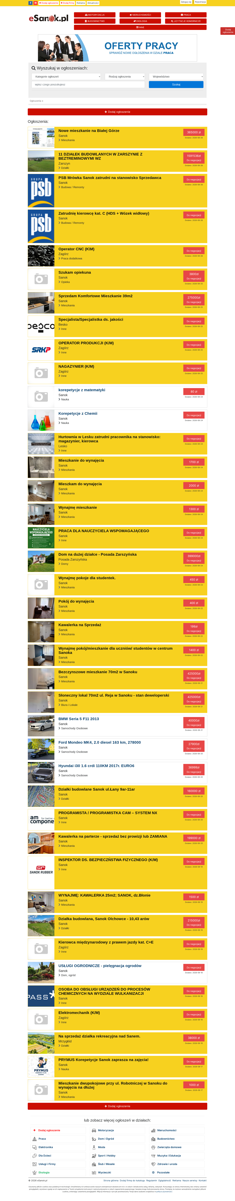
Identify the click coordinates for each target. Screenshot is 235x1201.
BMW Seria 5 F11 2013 (78, 719)
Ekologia (44, 1172)
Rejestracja (200, 2)
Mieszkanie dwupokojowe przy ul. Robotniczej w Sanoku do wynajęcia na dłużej (112, 1085)
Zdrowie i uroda (167, 1164)
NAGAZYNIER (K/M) (76, 366)
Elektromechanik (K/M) (79, 1013)
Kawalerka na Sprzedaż (79, 625)
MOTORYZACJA (96, 14)
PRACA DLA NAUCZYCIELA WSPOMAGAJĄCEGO (103, 531)
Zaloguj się (186, 2)
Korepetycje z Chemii (77, 413)
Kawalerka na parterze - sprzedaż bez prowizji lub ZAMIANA (112, 836)
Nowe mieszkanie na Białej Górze (88, 131)
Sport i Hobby (106, 1155)
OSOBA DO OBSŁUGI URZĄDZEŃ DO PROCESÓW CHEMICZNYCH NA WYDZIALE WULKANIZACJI (104, 991)
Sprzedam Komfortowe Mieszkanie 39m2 (95, 296)
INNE (141, 27)
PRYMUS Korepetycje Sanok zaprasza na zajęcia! (103, 1060)
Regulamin (151, 1180)
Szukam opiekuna (74, 272)
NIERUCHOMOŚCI (141, 14)
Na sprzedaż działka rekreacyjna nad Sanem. (99, 1036)
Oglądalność (164, 1180)
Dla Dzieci (44, 1155)
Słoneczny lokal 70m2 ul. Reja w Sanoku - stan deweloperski (113, 695)
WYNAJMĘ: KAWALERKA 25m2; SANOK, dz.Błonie (104, 895)
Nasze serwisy (190, 1180)
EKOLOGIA (141, 21)
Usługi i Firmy (47, 1164)
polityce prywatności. (164, 1192)
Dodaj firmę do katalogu (132, 1180)
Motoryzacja (105, 1130)
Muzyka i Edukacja (169, 1155)
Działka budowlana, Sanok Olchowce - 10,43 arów (103, 919)
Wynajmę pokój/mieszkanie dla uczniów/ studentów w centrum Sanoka (115, 650)
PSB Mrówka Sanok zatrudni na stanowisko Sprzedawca (109, 178)
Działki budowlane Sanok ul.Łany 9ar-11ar (96, 789)
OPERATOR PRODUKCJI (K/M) (86, 343)
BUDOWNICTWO (96, 21)
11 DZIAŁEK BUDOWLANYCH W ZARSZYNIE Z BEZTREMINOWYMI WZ (100, 156)
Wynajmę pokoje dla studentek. (87, 578)
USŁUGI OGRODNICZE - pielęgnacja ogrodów (99, 966)
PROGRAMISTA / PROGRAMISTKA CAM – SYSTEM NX (107, 813)
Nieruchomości (166, 1130)
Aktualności (93, 3)
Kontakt (203, 1180)
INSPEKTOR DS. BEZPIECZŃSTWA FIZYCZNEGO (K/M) (108, 860)
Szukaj (176, 84)
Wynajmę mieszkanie (77, 507)
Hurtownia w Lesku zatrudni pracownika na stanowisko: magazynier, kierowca (109, 439)
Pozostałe (163, 1172)
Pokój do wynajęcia (76, 601)
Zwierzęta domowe (169, 1147)
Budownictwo (166, 1138)
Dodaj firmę (68, 3)
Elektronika (45, 1147)
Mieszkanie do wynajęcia (81, 460)
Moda (101, 1147)
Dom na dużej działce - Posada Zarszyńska (97, 554)
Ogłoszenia (35, 100)
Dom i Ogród (105, 1138)
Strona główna (110, 1180)
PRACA (187, 14)
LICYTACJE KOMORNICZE (187, 21)
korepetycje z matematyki (81, 390)
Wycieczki (104, 1172)
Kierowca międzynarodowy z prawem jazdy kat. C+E (106, 942)
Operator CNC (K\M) (76, 249)
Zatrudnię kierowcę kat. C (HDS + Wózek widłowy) (103, 213)
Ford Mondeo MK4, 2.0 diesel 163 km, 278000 (99, 742)
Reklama (81, 3)
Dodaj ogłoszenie (49, 3)
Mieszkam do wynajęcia (80, 484)
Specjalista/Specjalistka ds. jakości (90, 319)
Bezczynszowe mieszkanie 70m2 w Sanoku (97, 672)
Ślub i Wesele (106, 1164)
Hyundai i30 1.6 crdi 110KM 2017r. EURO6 (96, 766)
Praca (42, 1138)
